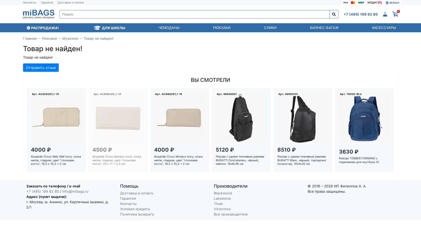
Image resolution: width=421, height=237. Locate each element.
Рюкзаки (221, 27)
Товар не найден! (98, 38)
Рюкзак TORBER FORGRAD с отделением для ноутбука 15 (359, 160)
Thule (218, 203)
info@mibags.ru (75, 191)
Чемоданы (169, 27)
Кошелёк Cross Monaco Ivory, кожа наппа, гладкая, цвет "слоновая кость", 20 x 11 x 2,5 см (117, 160)
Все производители (231, 214)
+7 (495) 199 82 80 (42, 191)
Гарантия (47, 2)
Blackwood (223, 193)
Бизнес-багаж (324, 27)
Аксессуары (384, 27)
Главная (30, 38)
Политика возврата (137, 214)
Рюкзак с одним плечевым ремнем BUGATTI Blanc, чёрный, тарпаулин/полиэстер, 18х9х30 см (301, 160)
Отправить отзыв (41, 67)
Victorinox (222, 209)
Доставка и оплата (71, 2)
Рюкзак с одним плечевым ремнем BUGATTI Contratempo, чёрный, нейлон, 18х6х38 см (240, 160)
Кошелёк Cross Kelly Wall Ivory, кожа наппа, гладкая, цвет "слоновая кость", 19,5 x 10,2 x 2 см (56, 160)
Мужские (70, 38)
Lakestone (222, 198)
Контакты (29, 2)
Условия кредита (135, 209)
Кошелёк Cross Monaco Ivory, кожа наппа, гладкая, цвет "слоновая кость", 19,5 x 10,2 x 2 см (178, 160)
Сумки (270, 27)
